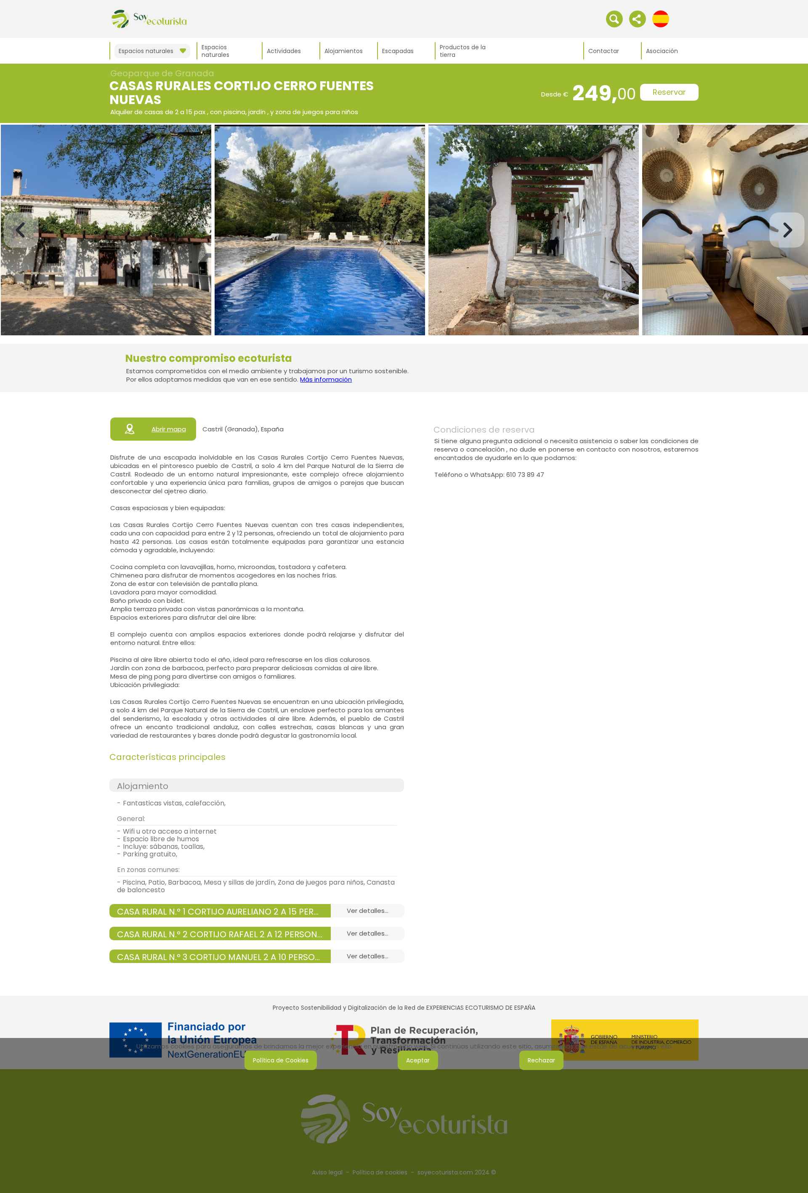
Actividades (284, 51)
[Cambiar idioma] (660, 18)
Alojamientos (343, 51)
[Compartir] (637, 18)
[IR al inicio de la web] (149, 18)
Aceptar (418, 1060)
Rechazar (541, 1060)
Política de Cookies (280, 1060)
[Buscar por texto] (614, 18)
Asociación (662, 51)
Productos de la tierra (463, 51)
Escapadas (398, 51)
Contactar (603, 51)
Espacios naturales (215, 51)
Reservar (669, 92)
